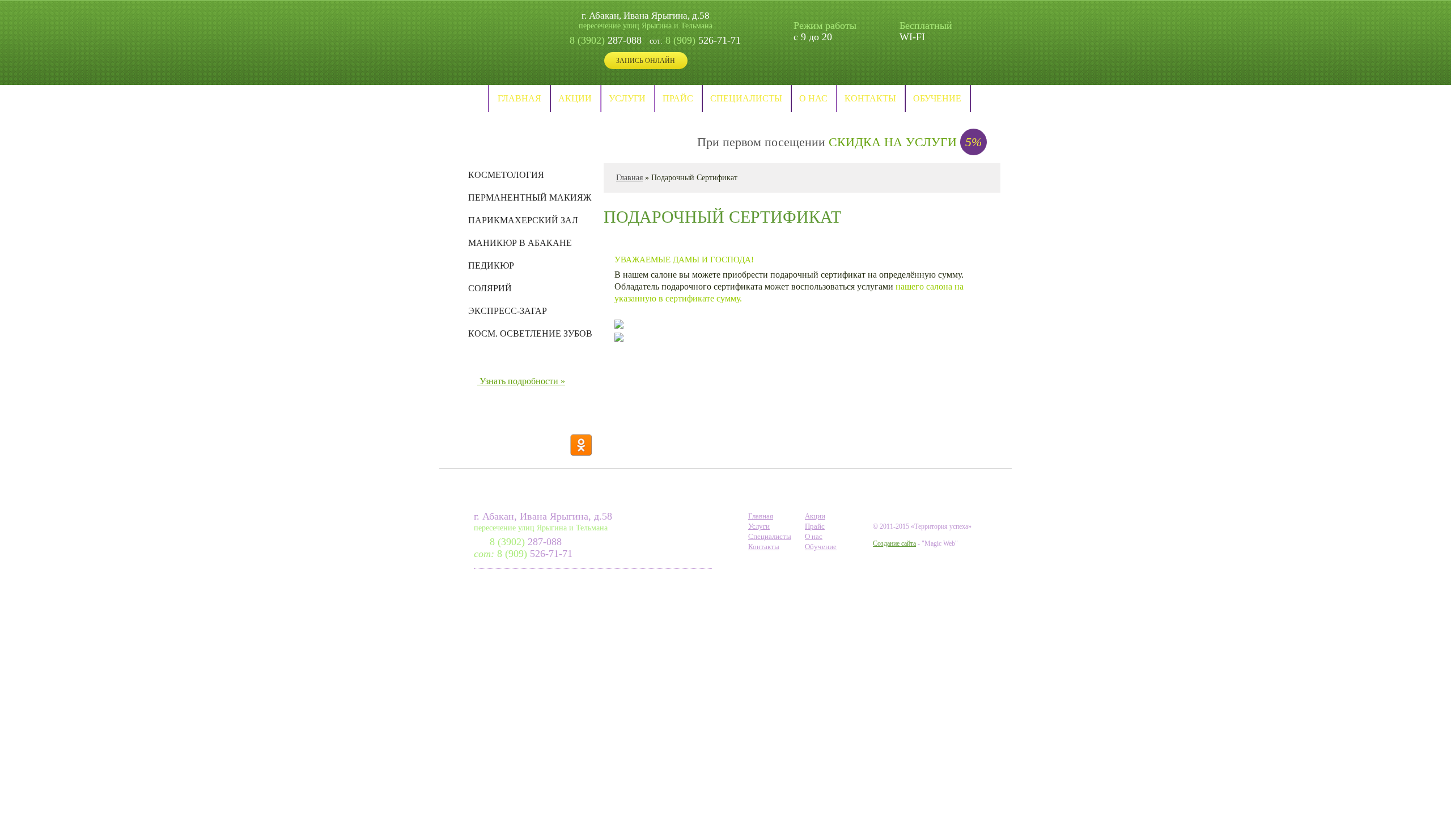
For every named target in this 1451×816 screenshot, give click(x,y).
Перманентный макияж (529, 197)
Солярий (490, 288)
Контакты (870, 98)
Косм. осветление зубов (530, 333)
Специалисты (746, 98)
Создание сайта (894, 543)
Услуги (627, 98)
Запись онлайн (645, 61)
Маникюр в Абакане (520, 243)
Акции (575, 98)
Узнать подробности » (522, 381)
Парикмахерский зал (523, 220)
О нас (813, 98)
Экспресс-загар (507, 311)
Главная (519, 98)
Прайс (678, 98)
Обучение (937, 98)
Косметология (506, 175)
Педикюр (491, 265)
